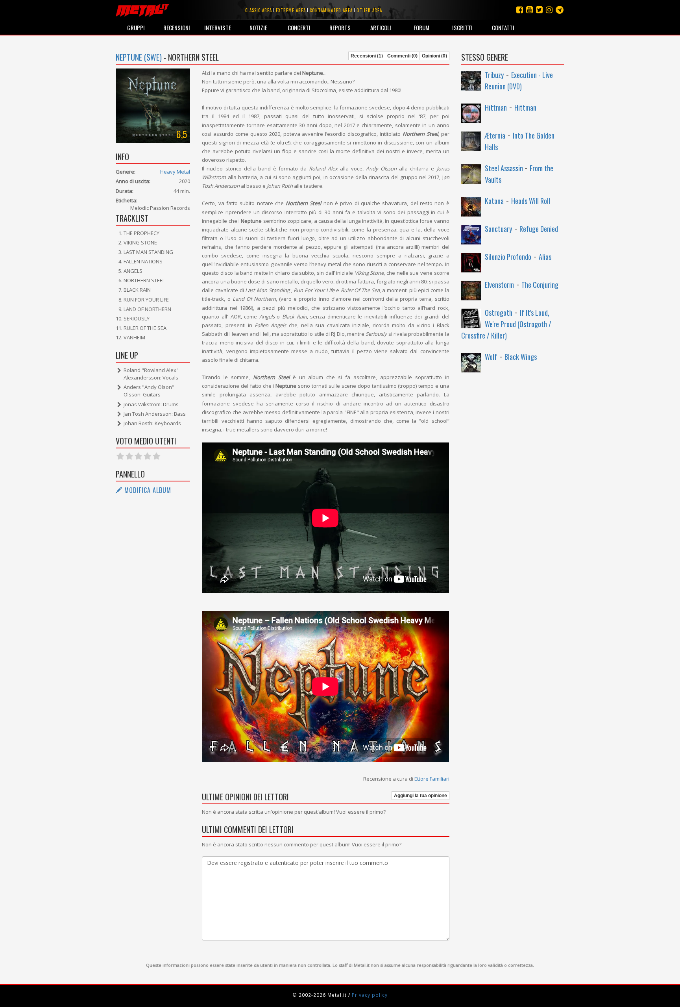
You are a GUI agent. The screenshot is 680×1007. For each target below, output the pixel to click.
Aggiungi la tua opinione (420, 795)
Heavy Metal (175, 171)
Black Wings (520, 357)
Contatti (503, 27)
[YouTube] (529, 9)
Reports (340, 27)
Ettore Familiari (431, 778)
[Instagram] (560, 9)
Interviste (217, 27)
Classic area (258, 10)
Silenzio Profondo (508, 257)
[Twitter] (539, 9)
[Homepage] (142, 10)
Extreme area (291, 10)
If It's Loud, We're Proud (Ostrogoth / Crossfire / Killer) (506, 324)
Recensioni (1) (367, 56)
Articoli (380, 27)
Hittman (496, 107)
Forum (421, 27)
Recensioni (176, 27)
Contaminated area (331, 10)
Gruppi (136, 27)
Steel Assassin (505, 168)
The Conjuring (539, 285)
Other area (369, 10)
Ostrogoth (498, 312)
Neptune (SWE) (139, 57)
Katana (494, 201)
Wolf (491, 357)
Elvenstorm (499, 285)
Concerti (299, 27)
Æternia (495, 135)
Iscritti (462, 27)
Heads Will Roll (530, 201)
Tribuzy (494, 75)
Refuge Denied (538, 229)
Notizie (258, 27)
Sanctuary (498, 229)
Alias (545, 257)
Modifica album (146, 490)
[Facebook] (519, 9)
